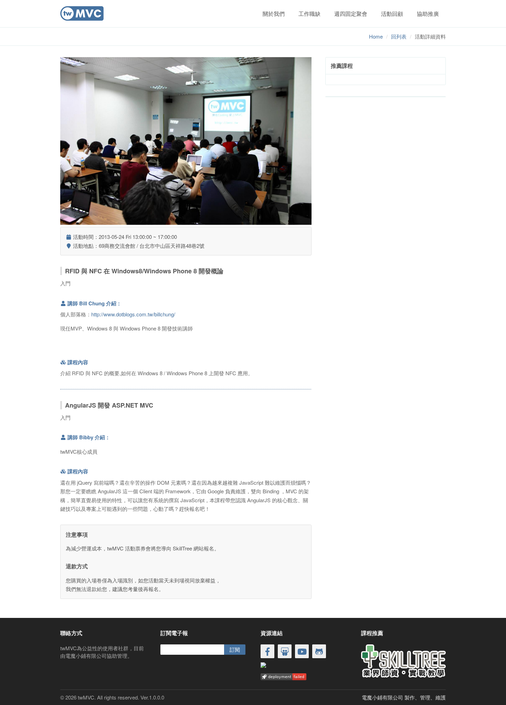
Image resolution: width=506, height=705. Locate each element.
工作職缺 (309, 14)
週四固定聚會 (350, 14)
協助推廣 (428, 14)
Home (376, 36)
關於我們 (274, 14)
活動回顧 (392, 14)
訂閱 (235, 649)
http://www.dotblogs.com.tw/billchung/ (133, 314)
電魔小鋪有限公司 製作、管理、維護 (404, 697)
